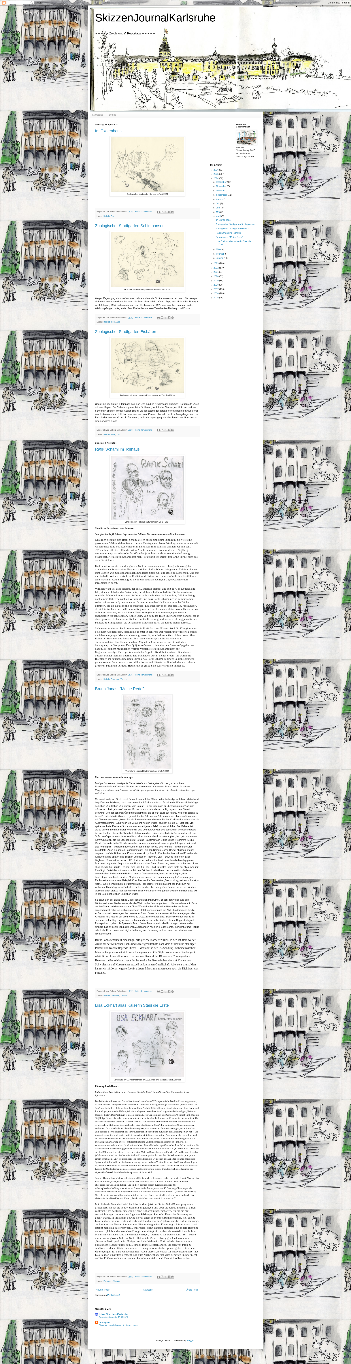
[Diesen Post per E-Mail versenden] (158, 212)
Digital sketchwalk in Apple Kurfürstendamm (118, 1325)
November (221, 186)
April (218, 216)
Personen (115, 679)
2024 (216, 178)
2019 (216, 280)
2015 (216, 297)
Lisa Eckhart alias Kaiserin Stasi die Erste (132, 1005)
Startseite (97, 114)
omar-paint (104, 1322)
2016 (216, 293)
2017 (216, 289)
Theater (123, 679)
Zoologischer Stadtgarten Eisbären (125, 331)
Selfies (112, 114)
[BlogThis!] (162, 212)
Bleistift (106, 216)
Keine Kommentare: (144, 211)
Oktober (220, 190)
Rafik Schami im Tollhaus (117, 449)
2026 (216, 170)
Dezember (221, 182)
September (222, 195)
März (219, 249)
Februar (220, 254)
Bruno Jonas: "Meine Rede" (119, 688)
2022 (216, 267)
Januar (220, 258)
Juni (218, 207)
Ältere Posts (192, 1290)
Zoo (112, 216)
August (220, 199)
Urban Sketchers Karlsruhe (113, 1314)
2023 (216, 263)
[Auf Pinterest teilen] (172, 212)
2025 (216, 174)
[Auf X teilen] (165, 212)
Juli (218, 203)
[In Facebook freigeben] (169, 212)
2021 (216, 272)
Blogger (190, 1340)
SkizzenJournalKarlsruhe (155, 18)
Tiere (113, 322)
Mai (218, 212)
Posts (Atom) (113, 1295)
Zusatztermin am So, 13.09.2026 (113, 1317)
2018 (216, 285)
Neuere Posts (103, 1290)
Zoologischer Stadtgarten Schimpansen (130, 225)
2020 (216, 276)
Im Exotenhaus (108, 131)
